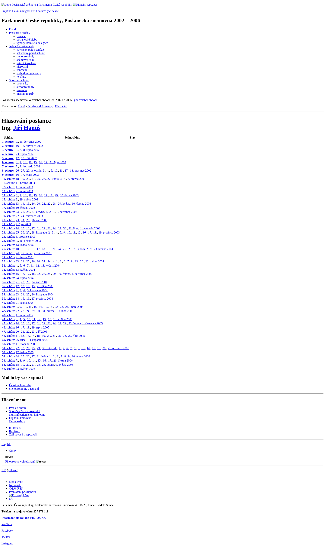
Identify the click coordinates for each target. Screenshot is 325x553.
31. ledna (42, 356)
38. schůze (8, 294)
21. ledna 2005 (24, 302)
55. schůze (8, 364)
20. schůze (8, 220)
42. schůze (8, 311)
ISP (4, 470)
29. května (64, 203)
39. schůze (8, 298)
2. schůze (8, 145)
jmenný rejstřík (25, 93)
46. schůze (8, 327)
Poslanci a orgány (19, 32)
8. (17, 162)
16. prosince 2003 (30, 240)
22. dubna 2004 (94, 261)
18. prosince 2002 (80, 170)
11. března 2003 (25, 183)
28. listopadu (39, 232)
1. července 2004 (82, 273)
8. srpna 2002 (31, 149)
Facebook (7, 530)
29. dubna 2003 (29, 199)
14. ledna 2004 (24, 244)
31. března (48, 261)
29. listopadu (34, 170)
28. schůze (8, 253)
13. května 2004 (50, 265)
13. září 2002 (29, 158)
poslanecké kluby (27, 39)
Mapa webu (16, 481)
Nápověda (15, 485)
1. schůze (8, 141)
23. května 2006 (25, 368)
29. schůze (8, 257)
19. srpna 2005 (40, 327)
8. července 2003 (67, 211)
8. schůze (8, 170)
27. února (53, 178)
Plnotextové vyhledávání (20, 461)
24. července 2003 (32, 216)
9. (17, 141)
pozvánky (22, 83)
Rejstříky (14, 431)
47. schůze (8, 331)
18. (18, 178)
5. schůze (8, 158)
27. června (38, 211)
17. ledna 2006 (24, 352)
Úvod (12, 29)
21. (33, 178)
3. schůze (8, 149)
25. (39, 178)
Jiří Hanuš (26, 127)
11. (30, 162)
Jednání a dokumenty (21, 46)
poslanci (21, 36)
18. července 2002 (32, 145)
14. (23, 203)
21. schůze (8, 224)
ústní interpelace (26, 63)
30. (65, 228)
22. (49, 203)
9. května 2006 (64, 364)
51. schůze (8, 348)
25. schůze (8, 240)
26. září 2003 (39, 220)
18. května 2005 (62, 319)
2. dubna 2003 (24, 191)
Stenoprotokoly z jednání (24, 388)
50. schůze (8, 344)
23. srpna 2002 (24, 154)
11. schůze (8, 183)
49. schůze (8, 339)
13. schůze (8, 191)
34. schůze (8, 278)
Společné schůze (19, 80)
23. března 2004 (103, 249)
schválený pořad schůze (31, 53)
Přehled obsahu (18, 407)
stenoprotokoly (25, 56)
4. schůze (8, 154)
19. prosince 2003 (109, 232)
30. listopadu (49, 348)
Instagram (7, 543)
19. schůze (8, 216)
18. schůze (8, 211)
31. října (73, 228)
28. (54, 203)
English (6, 444)
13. (18, 203)
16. (18, 145)
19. (23, 178)
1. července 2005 (92, 323)
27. (23, 170)
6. (17, 149)
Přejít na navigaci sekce (45, 11)
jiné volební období (85, 100)
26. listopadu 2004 (43, 294)
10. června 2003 (81, 203)
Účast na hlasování (20, 385)
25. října (21, 339)
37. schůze (8, 290)
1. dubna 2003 (24, 187)
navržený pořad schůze (30, 49)
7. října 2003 (23, 224)
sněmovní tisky (25, 59)
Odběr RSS (16, 488)
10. (25, 162)
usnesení (22, 70)
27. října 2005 (76, 335)
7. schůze (8, 166)
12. (18, 158)
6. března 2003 (76, 178)
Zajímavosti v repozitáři (23, 434)
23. (18, 220)
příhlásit (12, 470)
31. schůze (8, 265)
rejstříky (21, 76)
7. (21, 149)
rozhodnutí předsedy (29, 73)
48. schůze (8, 335)
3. (44, 170)
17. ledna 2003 (30, 174)
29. (56, 195)
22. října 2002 (57, 162)
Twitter (6, 537)
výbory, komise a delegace (32, 42)
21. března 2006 (63, 360)
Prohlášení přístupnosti (22, 491)
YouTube (7, 524)
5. (52, 170)
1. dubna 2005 (64, 311)
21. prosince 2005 (118, 348)
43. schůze (8, 315)
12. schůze (8, 187)
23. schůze (8, 232)
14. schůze (8, 195)
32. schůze (8, 269)
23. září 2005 (39, 331)
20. (28, 178)
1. (47, 211)
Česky (13, 450)
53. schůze (8, 356)
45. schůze (8, 323)
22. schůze (8, 228)
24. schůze (8, 236)
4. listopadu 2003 (90, 228)
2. (50, 211)
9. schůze (8, 174)
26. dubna (48, 364)
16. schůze (8, 203)
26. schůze (8, 244)
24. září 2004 (39, 282)
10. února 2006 (81, 356)
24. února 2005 (74, 306)
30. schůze (8, 261)
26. (18, 170)
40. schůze (8, 302)
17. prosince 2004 (42, 298)
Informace (15, 427)
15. (35, 162)
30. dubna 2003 (69, 195)
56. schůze (8, 368)
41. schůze (8, 306)
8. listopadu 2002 (30, 166)
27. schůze (8, 249)
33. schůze (8, 273)
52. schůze (8, 352)
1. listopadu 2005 (37, 339)
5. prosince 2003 (26, 236)
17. (46, 162)
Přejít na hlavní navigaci (16, 11)
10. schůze (8, 178)
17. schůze (8, 207)
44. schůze (8, 319)
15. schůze (8, 199)
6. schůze (8, 162)
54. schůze (8, 360)
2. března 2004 (43, 253)
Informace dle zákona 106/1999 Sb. (24, 517)
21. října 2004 (45, 286)
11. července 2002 (30, 141)
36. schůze (8, 286)
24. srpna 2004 (24, 278)
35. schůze (8, 282)
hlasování (22, 66)
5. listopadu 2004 (37, 290)
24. (18, 211)
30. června (64, 273)
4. (48, 170)
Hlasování (61, 106)
